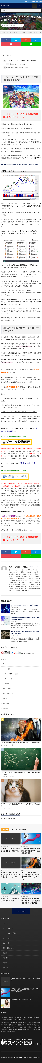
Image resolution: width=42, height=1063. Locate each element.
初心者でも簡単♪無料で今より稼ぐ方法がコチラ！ (18, 67)
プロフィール (33, 567)
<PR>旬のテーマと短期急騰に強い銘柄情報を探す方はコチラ (19, 164)
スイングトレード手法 (11, 674)
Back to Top (21, 911)
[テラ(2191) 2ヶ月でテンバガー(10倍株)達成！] (5, 608)
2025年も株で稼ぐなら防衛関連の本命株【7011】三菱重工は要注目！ (30, 851)
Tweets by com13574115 (8, 818)
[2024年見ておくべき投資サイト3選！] (5, 1003)
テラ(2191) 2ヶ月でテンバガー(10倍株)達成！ (25, 605)
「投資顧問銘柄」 (17, 584)
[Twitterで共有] (16, 40)
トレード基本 (7, 688)
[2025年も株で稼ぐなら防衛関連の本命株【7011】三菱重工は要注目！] (5, 992)
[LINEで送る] (31, 44)
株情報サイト (7, 703)
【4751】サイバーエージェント (17, 64)
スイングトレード (8, 669)
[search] (39, 10)
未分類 (5, 698)
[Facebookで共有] (6, 40)
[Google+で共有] (26, 40)
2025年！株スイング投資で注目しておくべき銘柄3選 (10, 850)
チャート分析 (9, 679)
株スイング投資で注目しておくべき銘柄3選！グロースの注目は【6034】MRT (10, 875)
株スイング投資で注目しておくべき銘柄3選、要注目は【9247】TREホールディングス (31, 876)
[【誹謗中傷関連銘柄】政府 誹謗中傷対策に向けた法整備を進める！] (5, 620)
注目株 (14, 25)
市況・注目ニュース (8, 693)
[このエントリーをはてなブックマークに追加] (36, 40)
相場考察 (5, 708)
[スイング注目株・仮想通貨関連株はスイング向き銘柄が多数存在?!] (5, 634)
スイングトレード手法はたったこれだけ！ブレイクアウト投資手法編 (20, 742)
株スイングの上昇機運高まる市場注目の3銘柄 (10, 900)
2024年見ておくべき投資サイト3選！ (21, 999)
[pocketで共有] (11, 44)
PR (3, 664)
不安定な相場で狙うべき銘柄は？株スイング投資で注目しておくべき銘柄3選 (30, 901)
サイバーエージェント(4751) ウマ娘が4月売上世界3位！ (20, 60)
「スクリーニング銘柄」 (27, 582)
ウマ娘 (20, 25)
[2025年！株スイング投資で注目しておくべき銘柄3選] (5, 981)
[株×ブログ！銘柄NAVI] (26, 653)
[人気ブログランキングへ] (5, 653)
